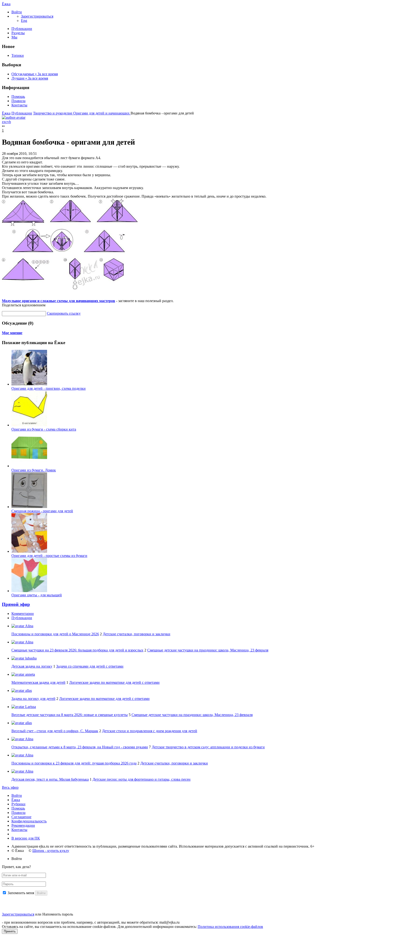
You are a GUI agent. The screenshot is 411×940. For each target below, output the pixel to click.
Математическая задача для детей (38, 682)
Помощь (18, 97)
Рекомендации (23, 825)
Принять (10, 931)
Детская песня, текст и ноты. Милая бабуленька (50, 779)
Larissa (30, 707)
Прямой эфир (16, 604)
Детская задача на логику (31, 666)
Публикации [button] (21, 618)
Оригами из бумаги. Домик (33, 470)
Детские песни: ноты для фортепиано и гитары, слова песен (142, 779)
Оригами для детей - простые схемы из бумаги (49, 556)
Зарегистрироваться (18, 914)
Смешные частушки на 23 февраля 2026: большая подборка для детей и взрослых (77, 650)
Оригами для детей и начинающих (102, 113)
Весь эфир (10, 787)
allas (28, 690)
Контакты (19, 105)
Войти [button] (16, 859)
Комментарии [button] (22, 614)
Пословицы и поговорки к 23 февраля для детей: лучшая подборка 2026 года (74, 763)
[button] (16, 12)
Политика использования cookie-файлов (230, 927)
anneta (29, 674)
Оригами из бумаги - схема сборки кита (43, 429)
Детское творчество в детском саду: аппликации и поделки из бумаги (208, 747)
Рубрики (18, 804)
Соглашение (21, 817)
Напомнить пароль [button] (57, 914)
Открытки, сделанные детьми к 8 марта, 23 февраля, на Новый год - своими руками (79, 747)
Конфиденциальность (29, 821)
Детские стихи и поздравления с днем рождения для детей (149, 731)
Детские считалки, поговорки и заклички (136, 634)
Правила (18, 101)
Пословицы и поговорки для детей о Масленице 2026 (55, 634)
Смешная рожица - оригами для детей (42, 511)
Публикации (21, 29)
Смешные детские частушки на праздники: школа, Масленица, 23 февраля (207, 650)
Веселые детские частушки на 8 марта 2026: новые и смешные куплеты (69, 715)
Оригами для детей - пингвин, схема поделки (48, 388)
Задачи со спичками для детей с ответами (89, 666)
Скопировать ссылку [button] (64, 313)
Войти (16, 795)
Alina (28, 626)
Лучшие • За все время (29, 78)
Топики (17, 55)
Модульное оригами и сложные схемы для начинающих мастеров (58, 301)
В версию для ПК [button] (25, 838)
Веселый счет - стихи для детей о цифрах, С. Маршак (54, 731)
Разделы (18, 33)
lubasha (30, 658)
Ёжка (6, 4)
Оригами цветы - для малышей (36, 595)
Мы (14, 37)
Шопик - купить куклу (50, 851)
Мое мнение (12, 333)
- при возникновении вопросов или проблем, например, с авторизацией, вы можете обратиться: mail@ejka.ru (91, 922)
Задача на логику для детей (33, 699)
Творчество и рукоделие (53, 113)
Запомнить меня (21, 893)
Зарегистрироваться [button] (37, 16)
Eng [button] (24, 21)
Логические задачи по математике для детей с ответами (114, 682)
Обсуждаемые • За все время (34, 74)
